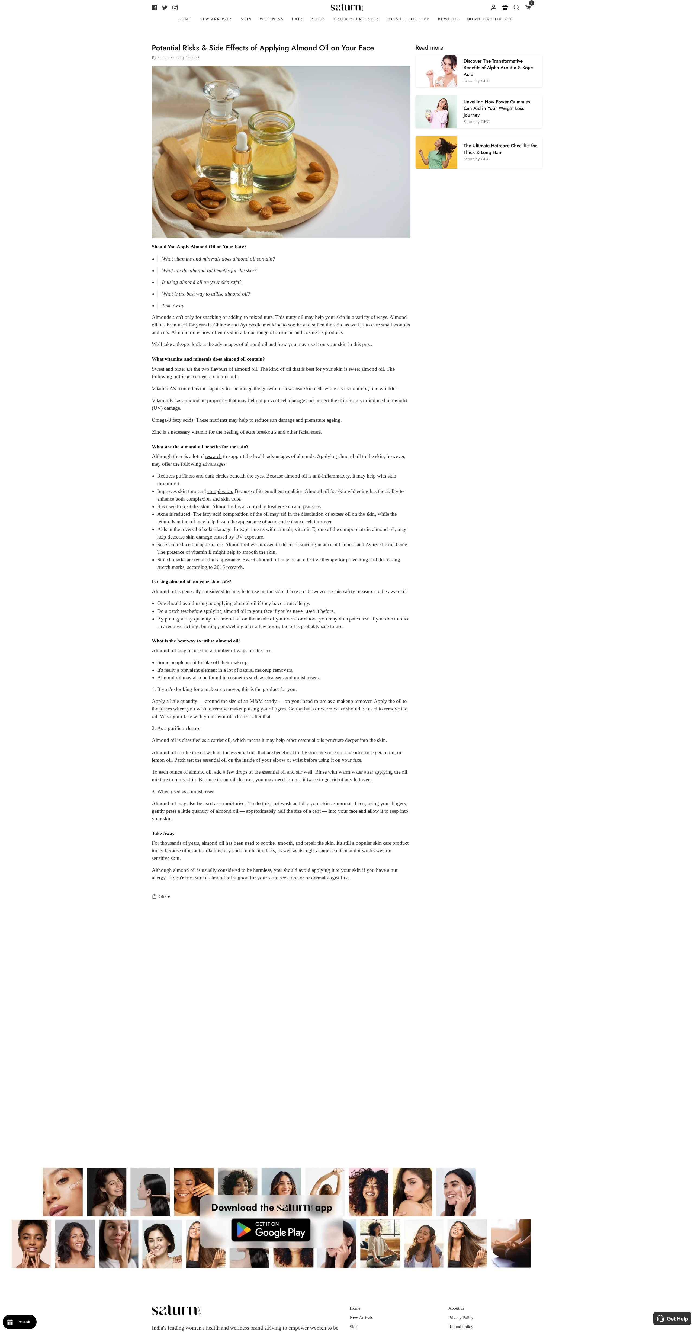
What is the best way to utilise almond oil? (206, 294)
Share (164, 896)
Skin (354, 1326)
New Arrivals (361, 1317)
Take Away (173, 305)
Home (355, 1308)
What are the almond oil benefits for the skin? (209, 270)
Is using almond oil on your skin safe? (202, 282)
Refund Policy (460, 1326)
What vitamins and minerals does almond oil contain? (218, 259)
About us (456, 1308)
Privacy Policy (460, 1317)
